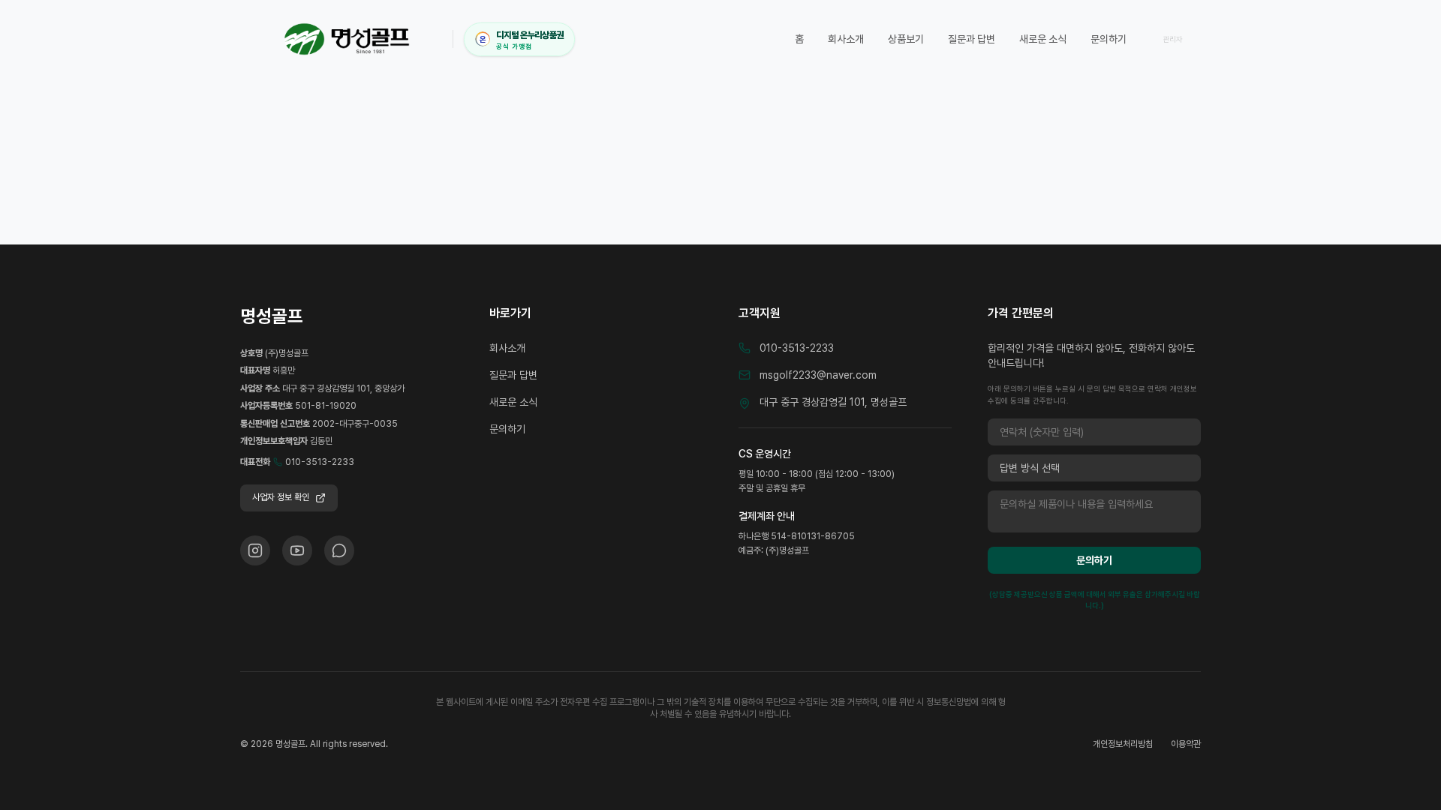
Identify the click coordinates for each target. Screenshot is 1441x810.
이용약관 (1186, 744)
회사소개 (846, 39)
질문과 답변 (971, 39)
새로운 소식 (1042, 39)
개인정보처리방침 (1123, 744)
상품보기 (906, 39)
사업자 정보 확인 (280, 497)
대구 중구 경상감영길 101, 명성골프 (833, 402)
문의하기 (1109, 39)
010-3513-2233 (319, 462)
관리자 (1173, 39)
